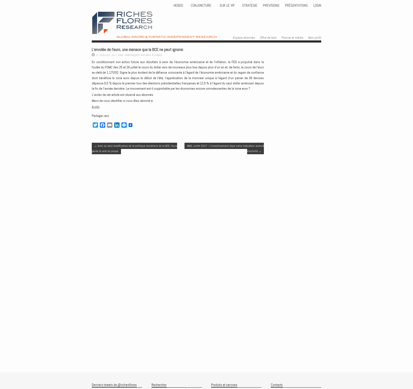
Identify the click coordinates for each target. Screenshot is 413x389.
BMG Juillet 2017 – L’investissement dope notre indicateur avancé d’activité (225, 148)
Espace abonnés (244, 37)
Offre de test (268, 37)
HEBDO (178, 5)
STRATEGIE (249, 5)
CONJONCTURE (201, 5)
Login (317, 5)
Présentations (296, 5)
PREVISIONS (271, 5)
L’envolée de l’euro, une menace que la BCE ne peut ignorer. (138, 49)
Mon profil (314, 37)
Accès (96, 106)
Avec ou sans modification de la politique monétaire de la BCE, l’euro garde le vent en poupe (134, 148)
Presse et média (292, 37)
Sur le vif (227, 5)
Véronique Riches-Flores (143, 55)
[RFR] (166, 33)
